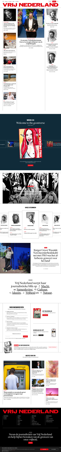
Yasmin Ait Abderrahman (15, 225)
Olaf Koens (33, 376)
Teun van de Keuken (52, 48)
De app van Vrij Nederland (36, 424)
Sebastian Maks (6, 89)
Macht (19, 417)
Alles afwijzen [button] (53, 449)
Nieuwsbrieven (34, 421)
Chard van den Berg (52, 71)
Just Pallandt (6, 71)
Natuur (19, 424)
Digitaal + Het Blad (49, 418)
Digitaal (47, 417)
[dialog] (30, 449)
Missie (33, 417)
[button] (20, 450)
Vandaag (6, 1)
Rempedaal (5, 54)
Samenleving (20, 420)
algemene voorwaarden (18, 338)
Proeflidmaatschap (49, 421)
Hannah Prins (30, 225)
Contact (33, 418)
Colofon (33, 420)
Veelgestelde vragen (35, 423)
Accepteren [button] (44, 449)
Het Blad (16, 1)
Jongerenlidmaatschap (50, 420)
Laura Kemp (47, 385)
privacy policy (23, 338)
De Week (10, 1)
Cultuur (19, 423)
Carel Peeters (6, 30)
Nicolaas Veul (45, 225)
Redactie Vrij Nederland (7, 105)
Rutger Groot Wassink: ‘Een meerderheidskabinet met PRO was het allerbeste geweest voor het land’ (45, 255)
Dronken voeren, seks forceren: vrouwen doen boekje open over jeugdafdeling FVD (30, 191)
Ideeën (19, 421)
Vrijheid (19, 418)
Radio (13, 1)
